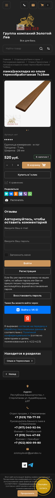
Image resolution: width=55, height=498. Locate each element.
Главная (7, 59)
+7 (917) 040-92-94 (27, 427)
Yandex (27, 318)
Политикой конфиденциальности (20, 334)
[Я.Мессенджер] (6, 194)
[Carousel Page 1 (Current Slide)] (26, 130)
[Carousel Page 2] (28, 130)
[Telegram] (20, 194)
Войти (27, 263)
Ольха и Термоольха (38, 62)
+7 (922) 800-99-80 (27, 442)
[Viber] (25, 194)
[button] (6, 5)
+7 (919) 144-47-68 (27, 435)
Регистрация (27, 271)
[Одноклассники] (16, 194)
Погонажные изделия (14, 62)
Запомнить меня (20, 255)
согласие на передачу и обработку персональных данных (25, 328)
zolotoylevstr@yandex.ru (27, 453)
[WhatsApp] (30, 194)
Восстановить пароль (27, 295)
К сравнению (16, 182)
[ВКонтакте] (11, 194)
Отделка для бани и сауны (27, 59)
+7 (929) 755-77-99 (27, 417)
